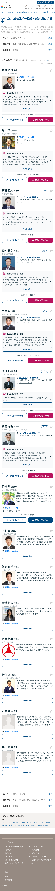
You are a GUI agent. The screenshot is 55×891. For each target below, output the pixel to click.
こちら (46, 60)
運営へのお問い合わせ (14, 863)
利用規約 (35, 850)
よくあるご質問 (11, 860)
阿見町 (33, 825)
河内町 (39, 825)
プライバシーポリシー (41, 853)
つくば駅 (23, 80)
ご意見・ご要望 (38, 846)
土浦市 (4, 822)
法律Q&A (8, 850)
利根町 (45, 825)
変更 (50, 38)
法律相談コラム (11, 853)
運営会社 (8, 876)
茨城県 (21, 77)
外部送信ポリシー (39, 857)
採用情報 (8, 880)
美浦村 (28, 825)
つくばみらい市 (19, 825)
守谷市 (42, 822)
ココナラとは (10, 857)
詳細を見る (27, 556)
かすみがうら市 (7, 825)
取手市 (23, 822)
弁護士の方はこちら (45, 2)
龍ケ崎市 (16, 822)
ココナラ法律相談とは (14, 846)
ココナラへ (6, 2)
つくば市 (30, 77)
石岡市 (9, 822)
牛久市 (29, 822)
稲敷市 (48, 822)
